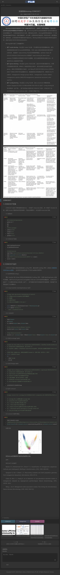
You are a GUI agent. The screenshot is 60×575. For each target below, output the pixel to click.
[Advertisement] (30, 505)
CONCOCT (8, 521)
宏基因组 (37, 521)
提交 (7, 564)
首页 (3, 5)
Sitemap (52, 572)
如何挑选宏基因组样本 (7, 535)
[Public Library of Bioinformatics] (30, 2)
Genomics (8, 5)
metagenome (22, 521)
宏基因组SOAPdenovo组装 (23, 535)
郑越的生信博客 (27, 14)
